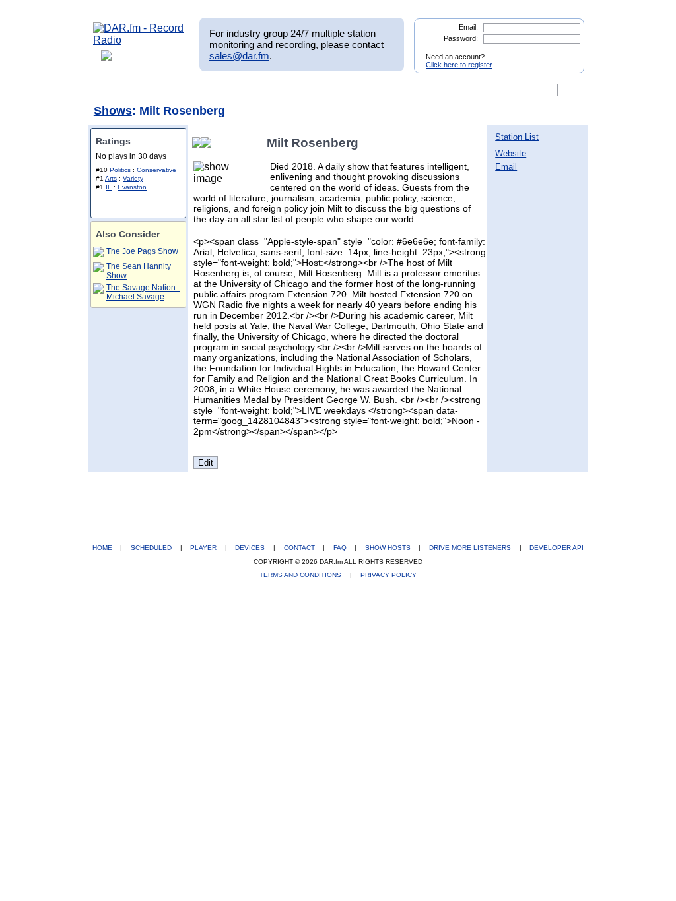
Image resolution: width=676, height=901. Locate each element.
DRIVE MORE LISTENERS (471, 547)
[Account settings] (402, 90)
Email (506, 166)
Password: (461, 38)
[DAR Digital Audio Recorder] (115, 90)
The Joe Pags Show (142, 251)
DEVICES (251, 547)
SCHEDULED (152, 547)
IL (109, 187)
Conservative (156, 169)
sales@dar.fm (239, 55)
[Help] (299, 90)
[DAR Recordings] (180, 90)
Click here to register (459, 65)
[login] (563, 51)
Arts (111, 178)
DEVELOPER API (556, 547)
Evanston (132, 187)
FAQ (341, 547)
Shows (113, 110)
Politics (120, 169)
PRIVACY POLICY (388, 574)
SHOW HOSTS (389, 547)
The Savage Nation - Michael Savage (143, 292)
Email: (468, 27)
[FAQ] (349, 90)
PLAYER (204, 547)
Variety (133, 178)
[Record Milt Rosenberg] (209, 143)
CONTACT (300, 547)
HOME (103, 547)
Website (510, 153)
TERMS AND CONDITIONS (301, 574)
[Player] (244, 90)
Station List (517, 137)
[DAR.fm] (138, 40)
